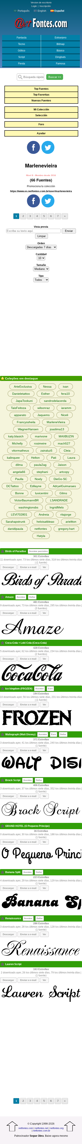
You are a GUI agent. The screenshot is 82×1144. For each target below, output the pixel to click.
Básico (60, 50)
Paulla (19, 479)
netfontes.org (56, 1128)
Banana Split (12, 872)
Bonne (19, 493)
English (41, 10)
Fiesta (21, 63)
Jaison (62, 464)
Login (34, 6)
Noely (38, 479)
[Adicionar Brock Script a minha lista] (2, 780)
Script (21, 57)
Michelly (17, 443)
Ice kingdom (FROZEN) (18, 688)
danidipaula (15, 528)
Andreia (44, 514)
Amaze (9, 597)
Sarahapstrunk (15, 521)
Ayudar (41, 133)
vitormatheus (20, 450)
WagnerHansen (28, 429)
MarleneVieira (56, 422)
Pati (53, 457)
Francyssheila (26, 422)
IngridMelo (57, 507)
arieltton (71, 521)
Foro (41, 124)
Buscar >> (54, 77)
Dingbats (60, 57)
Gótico (21, 50)
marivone (41, 436)
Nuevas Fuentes (41, 100)
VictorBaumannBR (26, 500)
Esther (45, 393)
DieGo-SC (60, 479)
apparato (20, 415)
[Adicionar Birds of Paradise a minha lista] (2, 551)
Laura (71, 457)
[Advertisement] (41, 330)
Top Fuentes (41, 88)
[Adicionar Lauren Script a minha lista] (2, 964)
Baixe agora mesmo (56, 1135)
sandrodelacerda (55, 400)
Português (23, 10)
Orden (41, 243)
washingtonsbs (28, 507)
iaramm (66, 408)
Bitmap (61, 44)
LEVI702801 (19, 514)
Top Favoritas (41, 94)
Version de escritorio (41, 2)
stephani (42, 472)
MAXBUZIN (66, 436)
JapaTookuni (24, 400)
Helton (35, 457)
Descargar (8, 567)
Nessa (47, 386)
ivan (65, 386)
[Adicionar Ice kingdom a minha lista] (2, 689)
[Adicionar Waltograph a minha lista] (2, 734)
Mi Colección (41, 109)
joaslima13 (57, 429)
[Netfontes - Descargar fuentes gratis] (41, 23)
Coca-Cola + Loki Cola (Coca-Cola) (26, 642)
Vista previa (41, 226)
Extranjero (60, 37)
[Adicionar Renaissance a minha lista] (2, 918)
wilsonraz (43, 408)
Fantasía (21, 37)
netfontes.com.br (41, 1130)
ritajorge (65, 514)
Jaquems (43, 415)
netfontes (40, 528)
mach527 (64, 443)
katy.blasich (16, 436)
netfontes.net (41, 1128)
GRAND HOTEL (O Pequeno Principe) (27, 826)
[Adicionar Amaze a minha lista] (2, 597)
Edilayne (35, 486)
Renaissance (13, 918)
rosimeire (40, 443)
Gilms (63, 493)
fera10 (65, 393)
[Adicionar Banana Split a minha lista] (2, 872)
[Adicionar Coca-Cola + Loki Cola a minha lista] (2, 643)
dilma (19, 464)
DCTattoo (12, 486)
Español (59, 10)
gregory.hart (66, 528)
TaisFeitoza (18, 408)
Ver (44, 567)
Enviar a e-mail (28, 567)
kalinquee (13, 457)
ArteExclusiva (23, 386)
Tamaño (41, 265)
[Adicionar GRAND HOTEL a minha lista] (2, 826)
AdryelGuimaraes (64, 486)
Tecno (21, 44)
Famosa (60, 63)
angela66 (19, 472)
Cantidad (41, 254)
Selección (41, 115)
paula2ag (40, 464)
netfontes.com (26, 1128)
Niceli (64, 415)
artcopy (64, 472)
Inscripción (45, 6)
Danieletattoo (21, 393)
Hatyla (41, 536)
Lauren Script (13, 964)
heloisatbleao (45, 521)
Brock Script (12, 780)
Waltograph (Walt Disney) (20, 734)
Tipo (41, 276)
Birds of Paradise (15, 551)
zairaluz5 (46, 450)
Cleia (67, 450)
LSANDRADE (59, 500)
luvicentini (41, 493)
